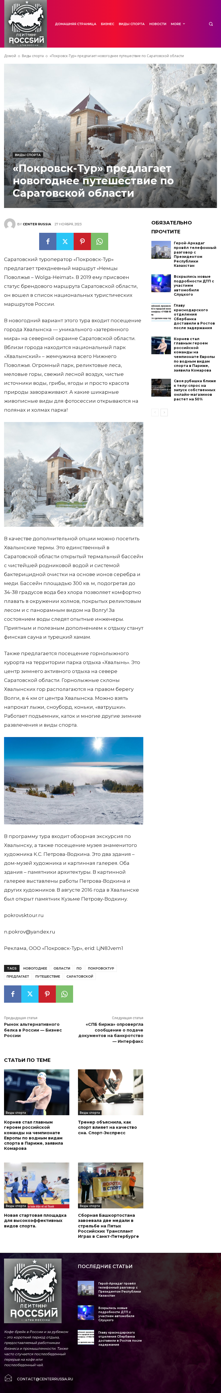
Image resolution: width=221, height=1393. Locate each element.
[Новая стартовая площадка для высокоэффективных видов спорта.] (36, 1185)
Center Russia (37, 224)
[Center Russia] (10, 224)
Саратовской (79, 976)
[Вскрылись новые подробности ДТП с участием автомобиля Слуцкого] (161, 283)
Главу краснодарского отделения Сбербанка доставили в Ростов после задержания (194, 316)
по (79, 968)
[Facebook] (47, 241)
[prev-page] (155, 412)
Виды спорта (33, 55)
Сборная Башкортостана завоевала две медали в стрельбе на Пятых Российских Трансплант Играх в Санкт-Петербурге (108, 1226)
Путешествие (47, 976)
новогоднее (35, 968)
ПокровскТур (101, 968)
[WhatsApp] (99, 241)
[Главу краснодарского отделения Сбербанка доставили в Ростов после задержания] (161, 312)
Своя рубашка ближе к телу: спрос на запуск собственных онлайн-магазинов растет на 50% (195, 390)
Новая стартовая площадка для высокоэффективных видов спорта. (35, 1220)
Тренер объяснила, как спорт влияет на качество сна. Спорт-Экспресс (107, 1127)
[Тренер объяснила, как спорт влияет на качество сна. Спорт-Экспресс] (110, 1092)
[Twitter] (65, 241)
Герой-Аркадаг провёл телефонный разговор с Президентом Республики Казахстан (195, 254)
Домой (10, 55)
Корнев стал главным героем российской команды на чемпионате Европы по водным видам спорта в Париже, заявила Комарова (33, 1135)
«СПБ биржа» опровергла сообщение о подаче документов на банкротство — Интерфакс (110, 1033)
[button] (211, 24)
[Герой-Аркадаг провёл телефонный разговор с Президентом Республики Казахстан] (161, 250)
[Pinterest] (82, 241)
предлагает (18, 976)
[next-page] (164, 412)
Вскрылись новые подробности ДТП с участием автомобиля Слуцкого (116, 1314)
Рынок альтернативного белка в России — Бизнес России (33, 1030)
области (62, 968)
